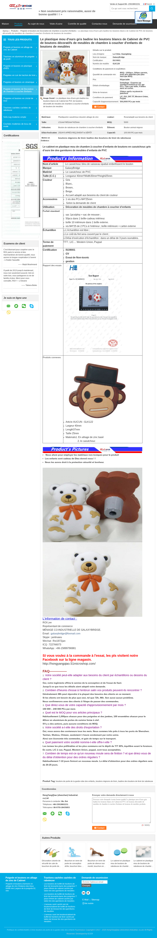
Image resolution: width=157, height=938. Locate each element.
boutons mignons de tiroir (106, 781)
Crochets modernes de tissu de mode (17, 125)
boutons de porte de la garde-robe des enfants (75, 781)
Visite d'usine (56, 24)
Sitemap (95, 899)
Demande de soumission (125, 23)
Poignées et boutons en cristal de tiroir (18, 99)
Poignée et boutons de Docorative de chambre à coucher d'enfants (48, 31)
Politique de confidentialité (18, 930)
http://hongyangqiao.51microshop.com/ (69, 663)
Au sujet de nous (36, 24)
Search (152, 8)
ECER (90, 934)
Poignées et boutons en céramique (18, 82)
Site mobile (89, 903)
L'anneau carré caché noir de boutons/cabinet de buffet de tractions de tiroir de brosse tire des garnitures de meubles (59, 907)
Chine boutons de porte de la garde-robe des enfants (52, 930)
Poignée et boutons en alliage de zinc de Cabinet (17, 48)
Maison (5, 24)
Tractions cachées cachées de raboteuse (17, 109)
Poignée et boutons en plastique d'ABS (17, 67)
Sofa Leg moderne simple (14, 117)
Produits (18, 24)
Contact (100, 107)
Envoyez (86, 885)
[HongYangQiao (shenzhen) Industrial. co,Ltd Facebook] (88, 893)
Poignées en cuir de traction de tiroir (19, 75)
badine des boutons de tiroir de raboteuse (135, 781)
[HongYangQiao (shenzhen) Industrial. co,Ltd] (20, 6)
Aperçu (6, 31)
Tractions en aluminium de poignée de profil (18, 57)
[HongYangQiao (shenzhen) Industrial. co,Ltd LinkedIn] (83, 893)
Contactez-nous (99, 24)
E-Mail (85, 899)
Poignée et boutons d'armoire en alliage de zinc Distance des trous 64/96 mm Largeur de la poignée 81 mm (21, 887)
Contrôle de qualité (77, 24)
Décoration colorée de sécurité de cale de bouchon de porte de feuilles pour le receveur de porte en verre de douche (51, 864)
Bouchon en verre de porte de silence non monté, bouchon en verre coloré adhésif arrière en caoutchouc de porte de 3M (97, 864)
